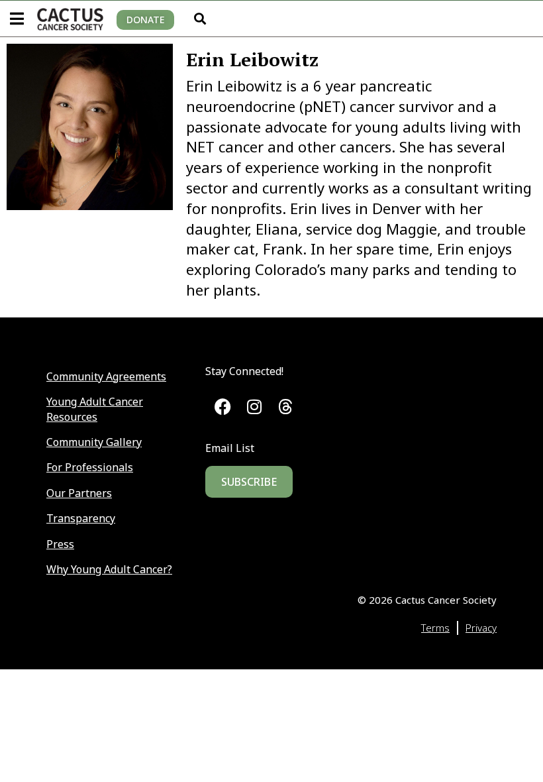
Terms (435, 627)
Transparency (80, 518)
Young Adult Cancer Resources (94, 408)
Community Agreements (106, 376)
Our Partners (79, 493)
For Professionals (89, 467)
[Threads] (286, 407)
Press (60, 544)
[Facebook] (223, 407)
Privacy (481, 627)
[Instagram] (254, 407)
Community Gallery (94, 442)
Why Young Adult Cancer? (109, 569)
